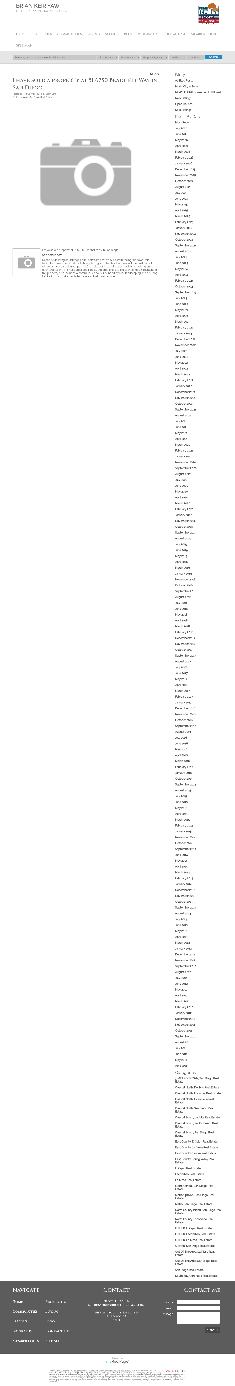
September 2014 (185, 849)
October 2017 (184, 649)
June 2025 (181, 198)
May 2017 (181, 679)
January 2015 (183, 831)
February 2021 (184, 450)
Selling (20, 1321)
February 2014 (184, 878)
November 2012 (185, 960)
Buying (93, 34)
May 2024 (181, 269)
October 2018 (184, 585)
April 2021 (181, 438)
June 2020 (181, 485)
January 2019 (183, 573)
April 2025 (181, 210)
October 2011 (183, 1030)
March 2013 (182, 942)
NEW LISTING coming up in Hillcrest (198, 92)
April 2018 (181, 620)
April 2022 (181, 368)
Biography (22, 1331)
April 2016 (181, 755)
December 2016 (185, 708)
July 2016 (181, 737)
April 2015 (181, 813)
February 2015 (184, 825)
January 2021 (183, 456)
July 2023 (181, 298)
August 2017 (183, 661)
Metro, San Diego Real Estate (37, 97)
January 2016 (183, 772)
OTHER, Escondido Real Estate (195, 1234)
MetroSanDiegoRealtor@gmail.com (116, 1305)
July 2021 (181, 421)
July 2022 (181, 351)
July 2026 (181, 128)
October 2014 (184, 843)
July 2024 (181, 257)
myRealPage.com (117, 1361)
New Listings (183, 98)
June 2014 (181, 854)
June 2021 (181, 427)
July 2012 (181, 977)
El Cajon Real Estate (188, 1168)
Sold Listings (183, 109)
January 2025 (183, 228)
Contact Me (174, 34)
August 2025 (183, 187)
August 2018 (183, 597)
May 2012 (181, 989)
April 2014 (181, 866)
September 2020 (186, 468)
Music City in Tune (186, 86)
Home (21, 34)
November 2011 (185, 1024)
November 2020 (185, 462)
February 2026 (184, 157)
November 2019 (185, 520)
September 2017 (185, 655)
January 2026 (183, 163)
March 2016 (182, 761)
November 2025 (185, 175)
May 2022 (181, 362)
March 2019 (182, 567)
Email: (168, 1308)
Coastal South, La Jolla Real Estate (197, 1117)
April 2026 (181, 146)
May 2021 (181, 433)
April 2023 (181, 315)
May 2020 (181, 491)
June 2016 (181, 743)
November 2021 (185, 397)
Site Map (24, 45)
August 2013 (183, 913)
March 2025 (182, 216)
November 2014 (185, 837)
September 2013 (185, 907)
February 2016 (184, 767)
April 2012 (181, 995)
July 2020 (181, 479)
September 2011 (185, 1036)
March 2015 (182, 819)
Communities (25, 1311)
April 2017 (181, 685)
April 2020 (181, 497)
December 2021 (185, 392)
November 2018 (185, 579)
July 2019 (181, 544)
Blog (50, 1321)
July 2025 (181, 192)
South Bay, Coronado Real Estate (196, 1275)
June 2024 (181, 263)
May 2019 (181, 556)
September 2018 (185, 591)
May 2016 (181, 749)
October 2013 (184, 901)
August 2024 (183, 251)
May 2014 (181, 860)
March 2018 (182, 626)
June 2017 (181, 673)
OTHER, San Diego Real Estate (195, 1245)
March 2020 (182, 503)
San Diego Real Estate (189, 1270)
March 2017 (182, 690)
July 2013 (181, 919)
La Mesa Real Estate (188, 1180)
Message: (168, 1314)
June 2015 (181, 802)
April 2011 (181, 1065)
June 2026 (181, 134)
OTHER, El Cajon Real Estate (193, 1228)
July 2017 (181, 667)
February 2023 (184, 327)
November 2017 (185, 644)
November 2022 (185, 345)
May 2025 (181, 204)
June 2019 (181, 550)
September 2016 (185, 726)
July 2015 (181, 796)
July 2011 (180, 1048)
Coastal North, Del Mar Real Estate (197, 1087)
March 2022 (182, 374)
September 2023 (185, 292)
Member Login (26, 1341)
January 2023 (183, 333)
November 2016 (185, 714)
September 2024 (186, 245)
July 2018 (181, 603)
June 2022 (181, 356)
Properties (55, 1301)
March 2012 (182, 1001)
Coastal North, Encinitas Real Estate (198, 1093)
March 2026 (182, 151)
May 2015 (181, 808)
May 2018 (181, 614)
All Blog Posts (184, 80)
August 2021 (183, 415)
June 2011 (181, 1054)
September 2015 (185, 784)
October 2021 (184, 403)
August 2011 (183, 1042)
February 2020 (184, 509)
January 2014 (183, 884)
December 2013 (185, 890)
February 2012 (184, 1007)
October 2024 (184, 239)
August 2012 (183, 972)
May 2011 (181, 1060)
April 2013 (181, 936)
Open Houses (184, 104)
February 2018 (184, 632)
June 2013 (181, 925)
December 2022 (185, 339)
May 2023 (181, 310)
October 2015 (184, 778)
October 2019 (184, 526)
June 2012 (181, 983)
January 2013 (183, 948)
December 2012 (185, 954)
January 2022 (183, 386)
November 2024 (185, 233)
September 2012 (185, 966)
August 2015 (183, 790)
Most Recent (183, 122)
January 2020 (183, 515)
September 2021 (185, 409)
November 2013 (185, 895)
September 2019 (185, 532)
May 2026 (181, 140)
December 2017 (185, 638)
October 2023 (184, 286)
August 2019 (183, 538)
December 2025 (185, 169)
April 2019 (181, 561)
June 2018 (181, 608)
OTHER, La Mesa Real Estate (193, 1240)
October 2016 (184, 720)
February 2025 (184, 222)
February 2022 (184, 380)
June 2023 (181, 304)
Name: (169, 1302)
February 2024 (184, 280)
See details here (52, 255)
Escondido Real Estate (189, 1174)
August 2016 (183, 731)
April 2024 (181, 274)
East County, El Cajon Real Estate (196, 1141)
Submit (212, 1330)
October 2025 (184, 181)
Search (213, 56)
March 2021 (182, 444)
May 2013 (181, 931)
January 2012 (183, 1013)
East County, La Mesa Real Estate (196, 1147)
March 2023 (182, 321)
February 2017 (184, 696)
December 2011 (185, 1019)
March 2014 (182, 872)
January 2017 (183, 702)
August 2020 (183, 474)
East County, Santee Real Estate (195, 1153)
